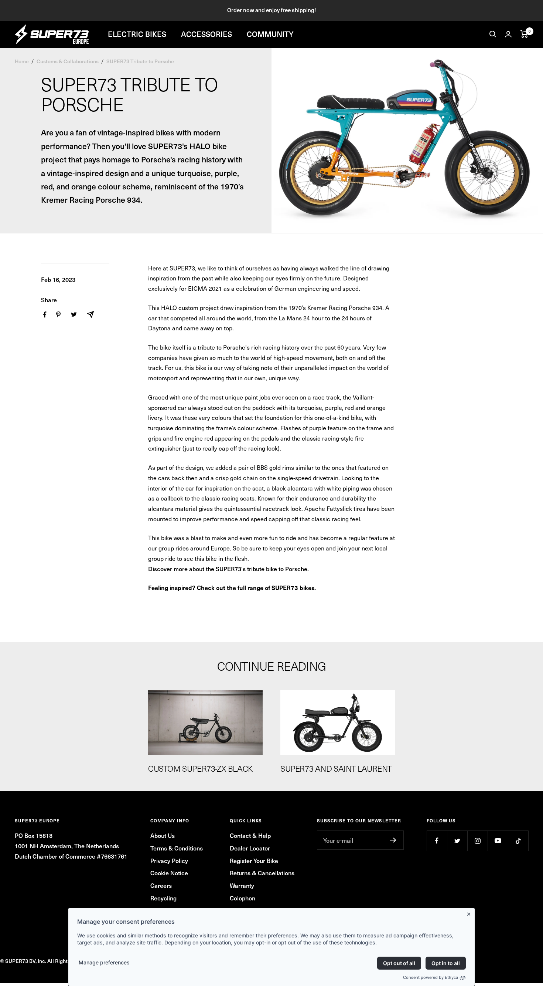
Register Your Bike (254, 860)
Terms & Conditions (176, 847)
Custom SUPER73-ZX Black (200, 768)
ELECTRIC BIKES (137, 34)
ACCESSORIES (206, 34)
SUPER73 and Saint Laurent (336, 768)
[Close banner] (470, 912)
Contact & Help (250, 835)
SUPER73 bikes (293, 587)
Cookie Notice (169, 872)
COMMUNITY (270, 34)
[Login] (508, 34)
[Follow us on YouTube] (498, 841)
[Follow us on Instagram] (477, 841)
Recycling (163, 897)
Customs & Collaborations (68, 61)
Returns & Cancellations (262, 872)
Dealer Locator (250, 847)
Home (22, 61)
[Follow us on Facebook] (437, 841)
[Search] (492, 34)
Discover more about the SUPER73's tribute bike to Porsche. (228, 568)
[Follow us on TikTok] (518, 841)
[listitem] (45, 314)
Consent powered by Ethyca (430, 977)
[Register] (393, 840)
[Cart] (524, 34)
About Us (162, 835)
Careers (161, 885)
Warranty (242, 885)
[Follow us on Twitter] (457, 841)
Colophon (242, 897)
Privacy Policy (169, 860)
